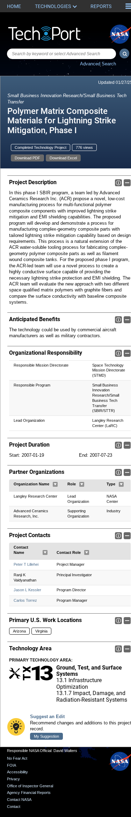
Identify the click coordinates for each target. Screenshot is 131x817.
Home (14, 6)
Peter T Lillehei (26, 564)
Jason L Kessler (27, 590)
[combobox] (61, 54)
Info (118, 182)
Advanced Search (98, 63)
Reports (100, 6)
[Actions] (55, 484)
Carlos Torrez (25, 600)
